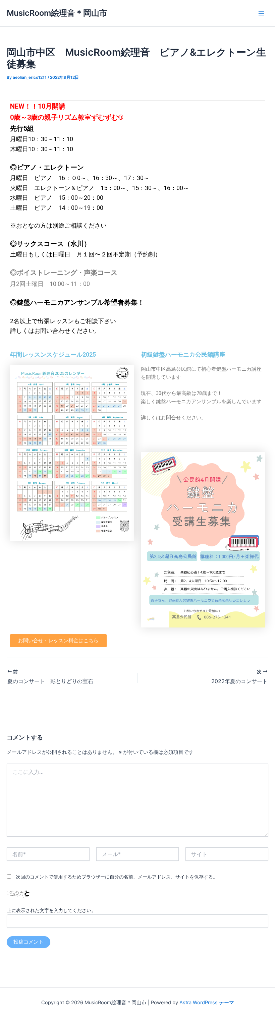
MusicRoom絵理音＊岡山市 (57, 13)
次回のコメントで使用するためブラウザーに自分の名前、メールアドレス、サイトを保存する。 (117, 877)
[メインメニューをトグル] (261, 13)
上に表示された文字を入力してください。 (51, 910)
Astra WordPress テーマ (206, 1003)
